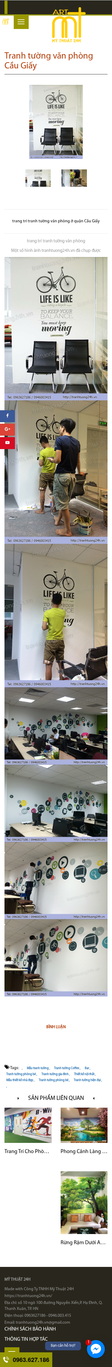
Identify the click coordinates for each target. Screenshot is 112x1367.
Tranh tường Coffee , (67, 1068)
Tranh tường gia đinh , (56, 1074)
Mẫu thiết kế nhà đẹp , (20, 1080)
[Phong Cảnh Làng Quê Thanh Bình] (84, 1125)
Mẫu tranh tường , (38, 1068)
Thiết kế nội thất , (85, 1074)
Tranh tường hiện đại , (88, 1080)
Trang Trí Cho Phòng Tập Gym (28, 1152)
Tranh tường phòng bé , (21, 1074)
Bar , (87, 1068)
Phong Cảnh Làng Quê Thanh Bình (84, 1152)
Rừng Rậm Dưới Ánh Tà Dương (84, 1243)
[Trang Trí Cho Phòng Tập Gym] (28, 1125)
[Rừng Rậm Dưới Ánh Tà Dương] (84, 1202)
